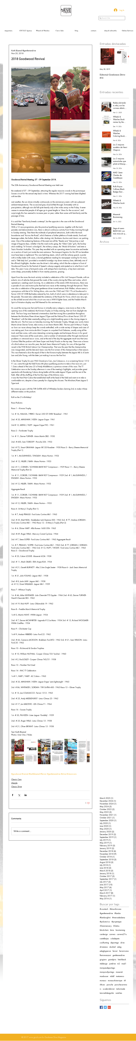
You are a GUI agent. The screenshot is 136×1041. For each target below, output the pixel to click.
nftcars (102, 984)
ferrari (115, 951)
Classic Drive (16, 786)
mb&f (112, 976)
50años (116, 926)
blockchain (104, 930)
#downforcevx (115, 909)
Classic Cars (16, 779)
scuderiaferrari (109, 989)
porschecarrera (121, 984)
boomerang (120, 930)
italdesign (103, 963)
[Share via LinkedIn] (25, 795)
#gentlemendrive (106, 913)
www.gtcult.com (35, 1037)
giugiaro (103, 959)
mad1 (124, 963)
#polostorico (105, 921)
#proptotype (116, 921)
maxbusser (104, 976)
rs (100, 989)
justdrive (112, 963)
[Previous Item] (104, 56)
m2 (118, 963)
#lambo (117, 913)
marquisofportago (107, 972)
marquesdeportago (107, 968)
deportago (114, 942)
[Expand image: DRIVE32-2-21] (50, 751)
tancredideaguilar (107, 993)
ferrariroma (124, 951)
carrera (112, 934)
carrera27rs (122, 934)
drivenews (104, 947)
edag (119, 947)
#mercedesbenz (118, 917)
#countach (104, 909)
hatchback (122, 959)
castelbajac (104, 938)
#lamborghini (105, 917)
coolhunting (104, 942)
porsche (110, 984)
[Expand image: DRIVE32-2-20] (24, 751)
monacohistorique (115, 980)
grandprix (112, 959)
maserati (119, 972)
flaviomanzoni (105, 955)
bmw (112, 930)
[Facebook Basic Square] (101, 1007)
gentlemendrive (119, 955)
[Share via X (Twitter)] (19, 795)
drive (122, 942)
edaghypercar (105, 951)
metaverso (120, 976)
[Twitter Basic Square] (105, 1007)
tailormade (120, 989)
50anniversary (106, 926)
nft (125, 980)
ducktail (112, 947)
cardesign (104, 934)
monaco (103, 980)
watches (119, 993)
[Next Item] (125, 56)
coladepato (115, 938)
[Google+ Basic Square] (109, 1007)
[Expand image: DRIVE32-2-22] (77, 751)
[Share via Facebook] (12, 795)
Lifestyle (14, 783)
